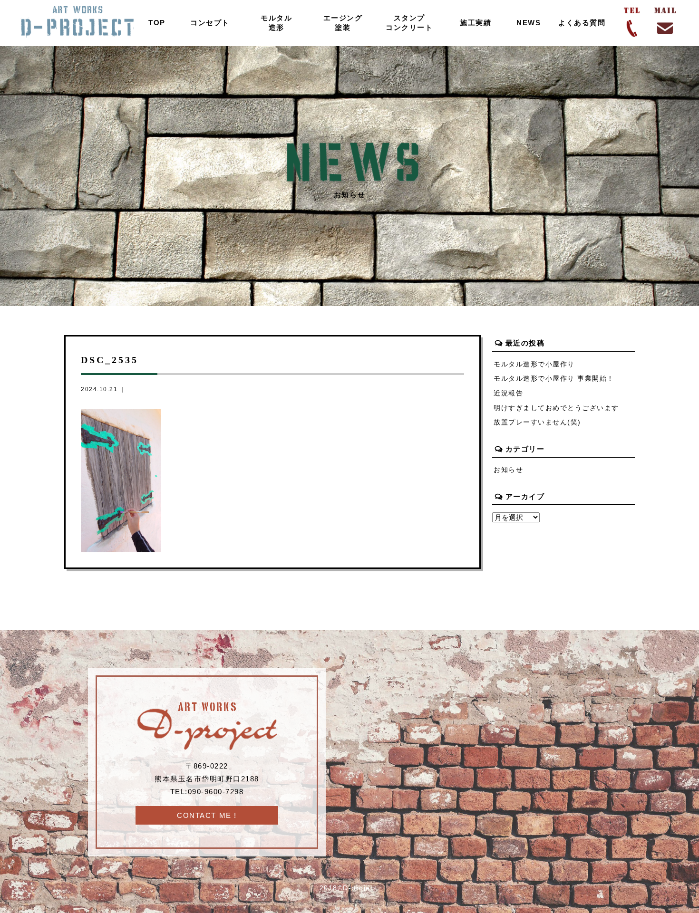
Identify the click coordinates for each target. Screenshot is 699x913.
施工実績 (475, 23)
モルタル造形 (276, 22)
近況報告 (508, 393)
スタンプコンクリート (409, 22)
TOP (156, 23)
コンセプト (210, 23)
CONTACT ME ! (206, 815)
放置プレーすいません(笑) (537, 422)
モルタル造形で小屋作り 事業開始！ (554, 378)
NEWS (528, 23)
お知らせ (508, 469)
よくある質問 (581, 23)
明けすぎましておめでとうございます (556, 408)
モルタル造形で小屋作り (534, 364)
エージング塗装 (343, 22)
